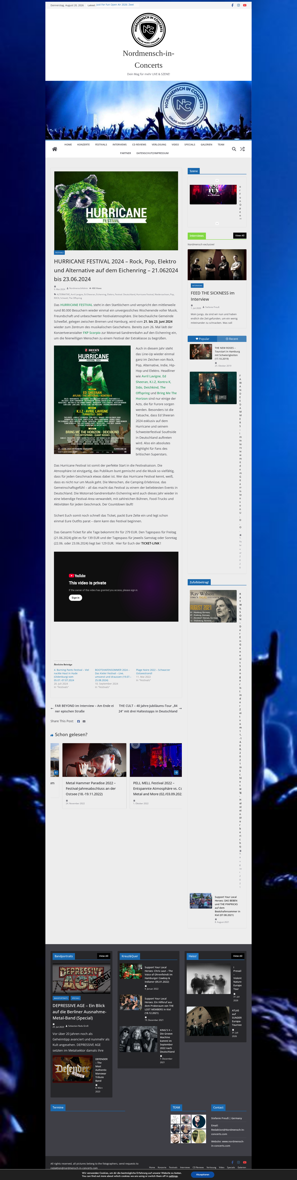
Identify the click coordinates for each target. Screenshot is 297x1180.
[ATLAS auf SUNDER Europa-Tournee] (208, 1023)
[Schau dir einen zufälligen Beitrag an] (242, 149)
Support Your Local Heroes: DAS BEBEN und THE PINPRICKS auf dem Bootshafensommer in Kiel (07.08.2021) (227, 906)
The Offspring (75, 298)
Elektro (110, 294)
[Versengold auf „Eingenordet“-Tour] (213, 201)
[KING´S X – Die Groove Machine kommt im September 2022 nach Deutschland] (138, 1046)
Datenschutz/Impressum (152, 153)
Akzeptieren (202, 1174)
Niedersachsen (162, 294)
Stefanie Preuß (212, 307)
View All (239, 235)
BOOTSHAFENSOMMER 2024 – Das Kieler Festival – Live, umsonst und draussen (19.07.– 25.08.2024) (113, 675)
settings (173, 1176)
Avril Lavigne (77, 294)
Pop (172, 294)
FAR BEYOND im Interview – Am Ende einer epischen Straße (84, 708)
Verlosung (159, 144)
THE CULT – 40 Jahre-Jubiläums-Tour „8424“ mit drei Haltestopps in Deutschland (148, 708)
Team (221, 144)
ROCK (56, 298)
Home (68, 144)
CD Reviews (139, 144)
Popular (204, 339)
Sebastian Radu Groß (78, 1025)
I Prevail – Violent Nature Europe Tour (237, 978)
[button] (116, 640)
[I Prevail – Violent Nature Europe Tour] (209, 983)
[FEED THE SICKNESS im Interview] (217, 264)
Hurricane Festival (145, 294)
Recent (233, 339)
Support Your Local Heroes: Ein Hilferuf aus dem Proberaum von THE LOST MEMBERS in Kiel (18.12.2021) (159, 1006)
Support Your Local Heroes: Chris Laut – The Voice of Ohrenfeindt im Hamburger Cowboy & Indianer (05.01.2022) (159, 974)
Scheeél (64, 298)
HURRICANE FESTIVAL (76, 305)
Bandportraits (61, 998)
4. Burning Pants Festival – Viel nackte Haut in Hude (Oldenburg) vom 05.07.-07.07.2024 (71, 675)
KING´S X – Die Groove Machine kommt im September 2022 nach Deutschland (167, 1040)
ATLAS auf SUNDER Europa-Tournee (117, 5)
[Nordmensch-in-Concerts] (55, 149)
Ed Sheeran (89, 294)
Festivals (101, 144)
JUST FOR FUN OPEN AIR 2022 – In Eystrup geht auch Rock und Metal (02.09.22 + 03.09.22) (149, 788)
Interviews (120, 144)
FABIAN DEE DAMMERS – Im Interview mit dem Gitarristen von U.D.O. (240, 453)
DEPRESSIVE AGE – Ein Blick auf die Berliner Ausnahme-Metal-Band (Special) (79, 1012)
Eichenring (101, 294)
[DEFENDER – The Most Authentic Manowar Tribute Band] (73, 1075)
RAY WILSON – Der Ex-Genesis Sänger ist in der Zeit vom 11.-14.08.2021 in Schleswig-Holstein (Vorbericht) (240, 720)
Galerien (206, 144)
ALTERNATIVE (63, 294)
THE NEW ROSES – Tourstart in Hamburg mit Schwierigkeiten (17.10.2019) (227, 353)
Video (175, 144)
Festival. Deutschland (125, 294)
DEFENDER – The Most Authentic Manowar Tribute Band (101, 1069)
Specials (189, 144)
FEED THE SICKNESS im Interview (213, 296)
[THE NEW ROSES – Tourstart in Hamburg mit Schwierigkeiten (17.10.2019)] (201, 351)
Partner (125, 153)
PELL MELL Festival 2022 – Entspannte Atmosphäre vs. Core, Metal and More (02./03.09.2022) (81, 788)
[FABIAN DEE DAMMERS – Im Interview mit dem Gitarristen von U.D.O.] (213, 388)
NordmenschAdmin (78, 288)
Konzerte (83, 144)
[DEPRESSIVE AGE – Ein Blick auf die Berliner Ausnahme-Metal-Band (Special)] (81, 978)
